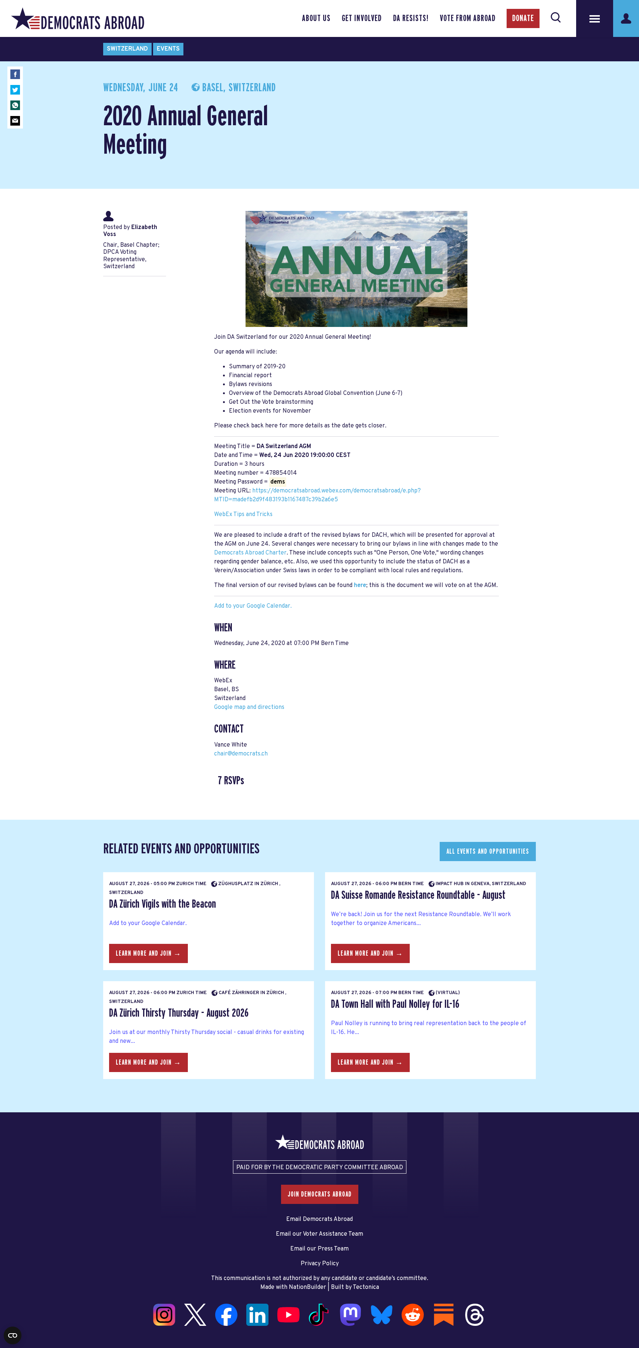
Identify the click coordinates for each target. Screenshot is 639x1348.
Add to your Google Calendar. (253, 606)
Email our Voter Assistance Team (319, 1234)
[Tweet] (15, 90)
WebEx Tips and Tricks (243, 514)
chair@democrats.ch (241, 754)
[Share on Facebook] (15, 74)
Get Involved (362, 18)
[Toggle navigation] (594, 18)
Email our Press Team (319, 1249)
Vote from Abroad (468, 18)
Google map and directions (249, 707)
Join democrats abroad (320, 1194)
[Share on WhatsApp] (15, 105)
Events (168, 49)
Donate (523, 18)
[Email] (15, 121)
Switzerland (127, 49)
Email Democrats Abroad (319, 1219)
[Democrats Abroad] (77, 18)
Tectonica (366, 1287)
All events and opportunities (487, 851)
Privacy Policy (320, 1263)
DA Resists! (411, 18)
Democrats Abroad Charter (250, 553)
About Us (316, 18)
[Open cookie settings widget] (12, 1335)
